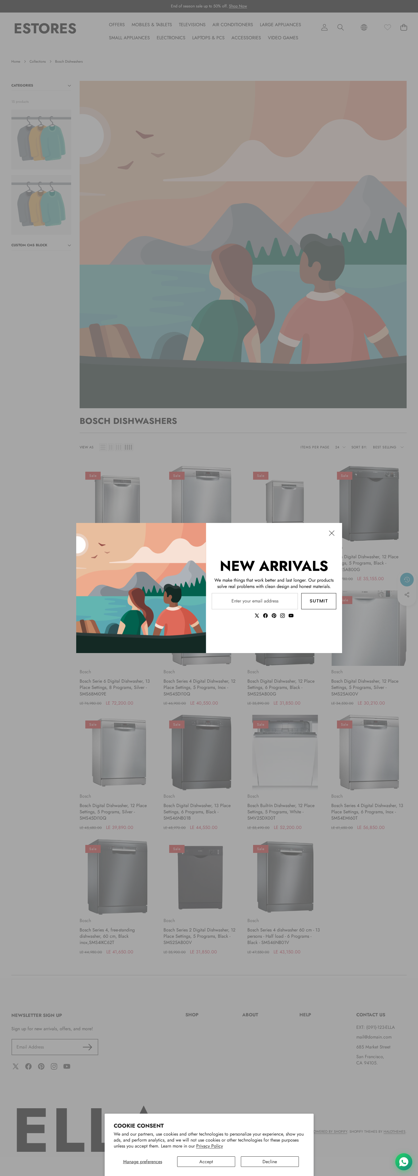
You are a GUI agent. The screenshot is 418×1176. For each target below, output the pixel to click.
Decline (269, 1161)
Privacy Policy (209, 1146)
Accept (206, 1161)
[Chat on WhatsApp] (403, 1161)
